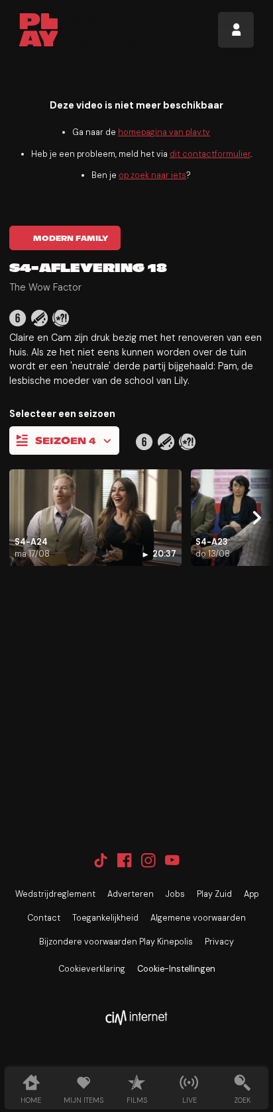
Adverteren (130, 894)
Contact (43, 918)
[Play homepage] (38, 29)
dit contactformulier (210, 154)
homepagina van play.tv (164, 132)
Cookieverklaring (91, 969)
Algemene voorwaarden (198, 918)
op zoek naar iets (152, 175)
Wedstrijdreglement (55, 894)
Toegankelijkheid (105, 918)
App (251, 894)
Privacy (219, 942)
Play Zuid (214, 894)
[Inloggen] (236, 30)
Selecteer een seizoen (62, 414)
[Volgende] (255, 517)
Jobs (175, 894)
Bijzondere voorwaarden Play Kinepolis (116, 942)
